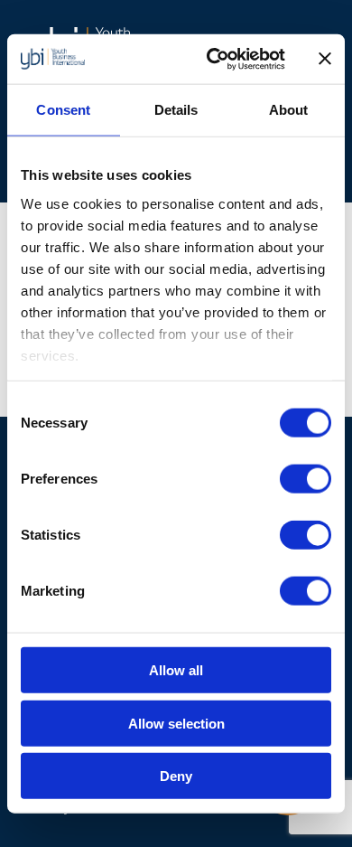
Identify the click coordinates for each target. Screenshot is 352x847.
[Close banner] (325, 58)
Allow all (176, 670)
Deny (176, 776)
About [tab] (289, 110)
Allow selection (176, 722)
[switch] (305, 479)
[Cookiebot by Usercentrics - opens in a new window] (213, 59)
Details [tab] (176, 110)
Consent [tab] (63, 110)
